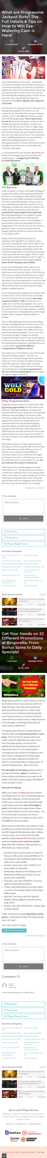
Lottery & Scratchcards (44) (11, 575)
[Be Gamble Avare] (15, 1139)
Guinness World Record (33, 152)
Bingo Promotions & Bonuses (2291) (12, 556)
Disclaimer (7, 1152)
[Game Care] (13, 1133)
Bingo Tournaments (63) (10, 570)
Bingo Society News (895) (32, 561)
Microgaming (15, 321)
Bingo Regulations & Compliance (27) (9, 582)
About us (10, 1124)
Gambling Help (28, 1152)
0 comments (12, 44)
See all (42, 595)
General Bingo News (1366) (11, 561)
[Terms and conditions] (31, 1132)
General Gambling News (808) (12, 564)
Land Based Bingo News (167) (34, 567)
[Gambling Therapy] (28, 1139)
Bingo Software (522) (31, 564)
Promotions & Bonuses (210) (11, 567)
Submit (25, 519)
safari (4, 140)
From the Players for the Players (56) (32, 571)
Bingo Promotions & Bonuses (14, 930)
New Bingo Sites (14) (9, 586)
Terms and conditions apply (14, 925)
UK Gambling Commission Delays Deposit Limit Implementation (30, 610)
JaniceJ (11, 984)
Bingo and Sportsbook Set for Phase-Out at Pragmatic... (31, 620)
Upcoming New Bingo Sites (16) (33, 582)
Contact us (21, 1124)
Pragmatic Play (8, 404)
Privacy (17, 1152)
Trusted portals (34, 1124)
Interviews (12, 537)
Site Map (40, 1152)
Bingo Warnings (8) (30, 586)
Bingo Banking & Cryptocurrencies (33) (31, 576)
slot (10, 329)
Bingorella (25, 793)
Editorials (11, 531)
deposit (19, 838)
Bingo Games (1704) (31, 555)
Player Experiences (17, 543)
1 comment (12, 661)
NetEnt (20, 238)
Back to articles (36, 488)
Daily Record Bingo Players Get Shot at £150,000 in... (31, 600)
